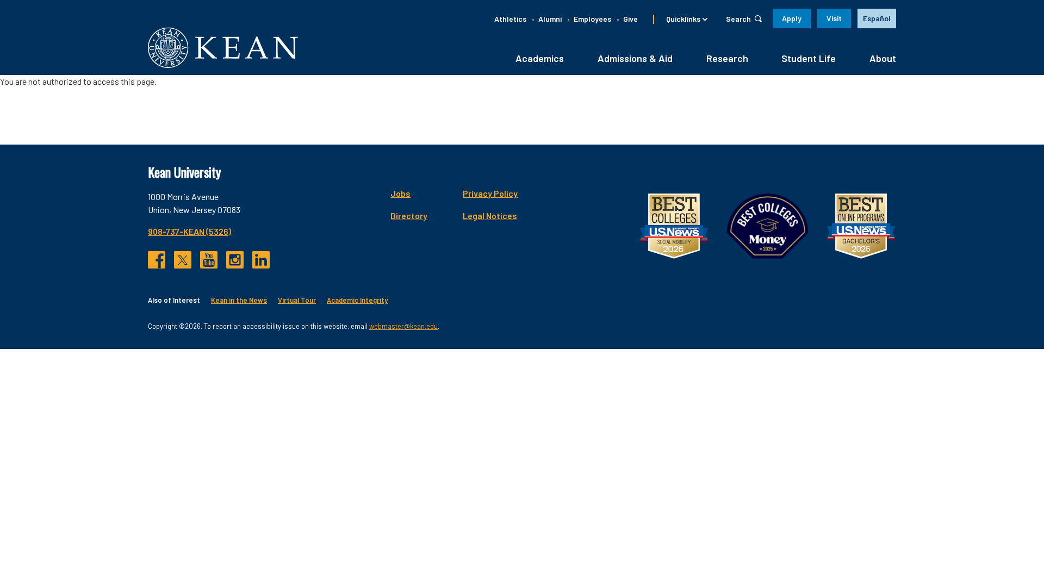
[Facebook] (156, 259)
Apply (791, 18)
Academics (539, 58)
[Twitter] (182, 259)
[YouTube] (208, 259)
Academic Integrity (357, 300)
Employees (592, 18)
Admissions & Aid (635, 58)
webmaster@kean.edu (403, 326)
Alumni (550, 18)
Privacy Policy (490, 193)
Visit (834, 18)
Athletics (510, 18)
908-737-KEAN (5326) (189, 231)
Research (727, 58)
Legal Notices (490, 215)
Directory (408, 215)
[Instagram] (235, 259)
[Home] (223, 47)
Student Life (808, 58)
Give (630, 18)
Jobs (400, 193)
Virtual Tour (297, 300)
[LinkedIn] (261, 259)
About (882, 58)
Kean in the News (239, 300)
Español (877, 18)
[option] (876, 18)
